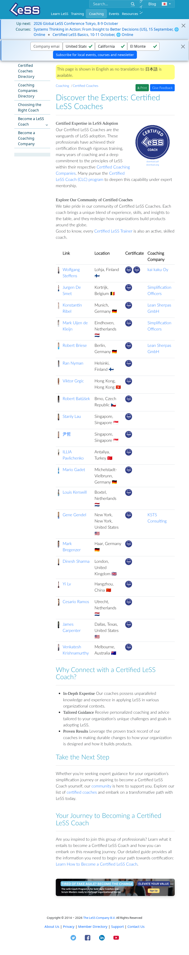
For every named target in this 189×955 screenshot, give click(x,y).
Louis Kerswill (75, 492)
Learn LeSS (59, 13)
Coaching (96, 13)
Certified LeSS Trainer (113, 230)
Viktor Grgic (73, 380)
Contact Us (136, 926)
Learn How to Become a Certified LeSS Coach (96, 864)
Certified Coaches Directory (26, 71)
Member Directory (92, 926)
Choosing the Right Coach (29, 107)
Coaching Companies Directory (28, 91)
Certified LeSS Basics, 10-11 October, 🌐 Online (93, 34)
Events (114, 13)
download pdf (152, 161)
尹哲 (67, 433)
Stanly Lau (72, 416)
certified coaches (82, 792)
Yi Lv (67, 583)
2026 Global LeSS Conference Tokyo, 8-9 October (76, 23)
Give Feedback (162, 88)
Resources (130, 13)
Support (117, 926)
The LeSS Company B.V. (99, 918)
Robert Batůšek (76, 398)
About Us (51, 926)
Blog (152, 3)
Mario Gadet (74, 469)
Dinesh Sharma (76, 561)
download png (152, 164)
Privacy (68, 926)
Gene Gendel (74, 514)
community (101, 785)
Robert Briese (75, 345)
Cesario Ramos (76, 601)
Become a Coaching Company (26, 138)
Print (143, 88)
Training (77, 13)
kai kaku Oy (158, 269)
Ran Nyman (73, 362)
